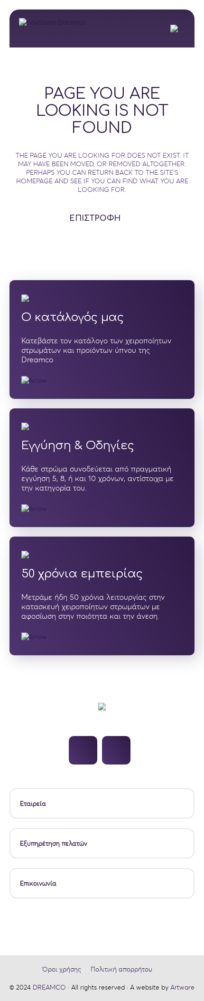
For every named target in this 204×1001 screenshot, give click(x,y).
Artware (182, 987)
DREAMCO (49, 987)
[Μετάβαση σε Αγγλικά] (176, 28)
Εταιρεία (33, 803)
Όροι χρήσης (61, 969)
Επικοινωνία (38, 883)
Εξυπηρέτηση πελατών (53, 843)
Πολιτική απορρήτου (121, 969)
